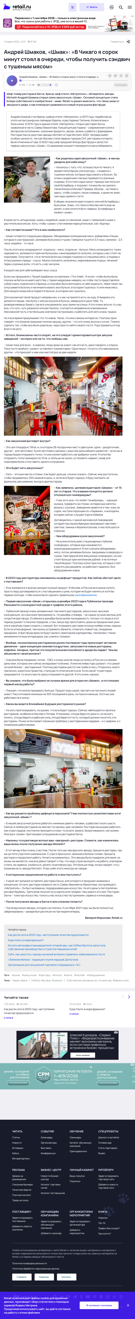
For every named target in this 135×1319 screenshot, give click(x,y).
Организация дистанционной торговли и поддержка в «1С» (44, 965)
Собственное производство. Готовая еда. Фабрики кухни (98, 980)
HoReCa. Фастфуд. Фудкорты (47, 980)
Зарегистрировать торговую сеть (108, 1177)
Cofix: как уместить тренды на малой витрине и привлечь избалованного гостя (56, 954)
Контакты (66, 1277)
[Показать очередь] (126, 75)
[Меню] (129, 7)
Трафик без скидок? (109, 1228)
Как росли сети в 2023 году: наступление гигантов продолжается (48, 935)
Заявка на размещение (19, 1177)
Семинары (75, 1137)
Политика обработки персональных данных (35, 1268)
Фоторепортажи (21, 1158)
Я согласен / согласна (99, 1305)
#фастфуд (44, 975)
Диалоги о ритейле (108, 1137)
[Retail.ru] (27, 7)
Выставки (46, 1147)
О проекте (21, 1277)
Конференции (48, 1153)
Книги (102, 1211)
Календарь (47, 1137)
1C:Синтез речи (121, 85)
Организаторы (49, 1142)
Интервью (17, 1147)
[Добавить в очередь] (121, 75)
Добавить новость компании (22, 1228)
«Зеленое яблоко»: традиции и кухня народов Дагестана (43, 959)
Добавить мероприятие (77, 1231)
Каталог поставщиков (53, 1193)
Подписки (75, 1181)
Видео (101, 1153)
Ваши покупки (77, 1175)
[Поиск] (121, 7)
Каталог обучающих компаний (81, 1144)
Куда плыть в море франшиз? (26, 940)
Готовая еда (104, 1142)
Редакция (44, 1277)
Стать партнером (107, 1147)
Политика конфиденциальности (29, 1263)
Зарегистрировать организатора (80, 1223)
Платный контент (21, 1195)
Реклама (18, 1170)
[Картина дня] (111, 7)
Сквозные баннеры (22, 1184)
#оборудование (96, 975)
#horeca (57, 975)
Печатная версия (21, 1189)
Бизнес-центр (51, 1170)
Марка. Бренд (20, 980)
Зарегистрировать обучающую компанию (51, 1224)
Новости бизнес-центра (50, 1177)
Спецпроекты (108, 1131)
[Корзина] (72, 7)
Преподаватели (78, 1151)
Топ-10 (101, 1223)
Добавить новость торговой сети (108, 1186)
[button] (24, 1131)
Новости (17, 1142)
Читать (17, 1131)
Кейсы (15, 1153)
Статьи (16, 1137)
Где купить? (104, 1233)
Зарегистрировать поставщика (22, 1219)
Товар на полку (20, 1200)
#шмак (16, 975)
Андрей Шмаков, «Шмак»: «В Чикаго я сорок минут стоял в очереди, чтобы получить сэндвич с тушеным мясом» (73, 76)
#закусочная (29, 975)
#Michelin (79, 975)
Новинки (103, 1217)
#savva (68, 975)
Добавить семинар (51, 1233)
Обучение (76, 1131)
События (47, 1131)
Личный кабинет (82, 1170)
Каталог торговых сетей (50, 1186)
